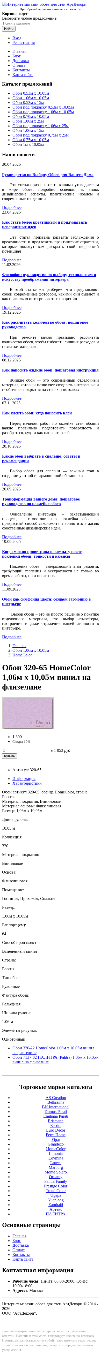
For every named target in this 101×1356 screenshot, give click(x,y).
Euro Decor (55, 1130)
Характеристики (27, 783)
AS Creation (56, 1097)
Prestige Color (55, 1186)
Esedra (55, 1125)
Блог (16, 56)
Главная (19, 51)
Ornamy (55, 1177)
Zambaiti (55, 1204)
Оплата (18, 65)
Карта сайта (22, 74)
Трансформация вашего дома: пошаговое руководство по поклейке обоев (41, 501)
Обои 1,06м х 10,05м (30, 98)
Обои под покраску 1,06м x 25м (40, 126)
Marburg (56, 1167)
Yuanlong (56, 1200)
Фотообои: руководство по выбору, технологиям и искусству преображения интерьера (49, 277)
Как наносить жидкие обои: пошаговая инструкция (50, 370)
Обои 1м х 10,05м (28, 144)
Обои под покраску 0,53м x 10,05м (43, 107)
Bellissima (55, 1102)
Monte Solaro (56, 1172)
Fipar (56, 1139)
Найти (8, 29)
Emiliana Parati (55, 1116)
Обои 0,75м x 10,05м (30, 140)
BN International (55, 1107)
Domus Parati (56, 1111)
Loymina (55, 1158)
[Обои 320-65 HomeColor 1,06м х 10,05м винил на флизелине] (28, 728)
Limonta (56, 1153)
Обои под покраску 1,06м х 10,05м (43, 112)
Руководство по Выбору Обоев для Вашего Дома (47, 174)
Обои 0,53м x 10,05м (30, 93)
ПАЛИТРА (56, 1214)
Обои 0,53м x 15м (28, 102)
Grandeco (56, 1144)
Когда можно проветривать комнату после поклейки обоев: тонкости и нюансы (42, 553)
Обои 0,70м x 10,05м (30, 116)
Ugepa (55, 1195)
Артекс (55, 1209)
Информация (23, 778)
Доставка (20, 60)
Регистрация (23, 42)
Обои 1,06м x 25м (28, 121)
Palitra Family (55, 1181)
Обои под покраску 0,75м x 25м (40, 135)
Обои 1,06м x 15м (28, 130)
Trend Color (56, 1190)
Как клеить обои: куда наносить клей (37, 413)
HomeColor (22, 655)
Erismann (55, 1121)
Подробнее (11, 207)
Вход (16, 38)
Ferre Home (56, 1135)
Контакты (21, 70)
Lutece (55, 1163)
